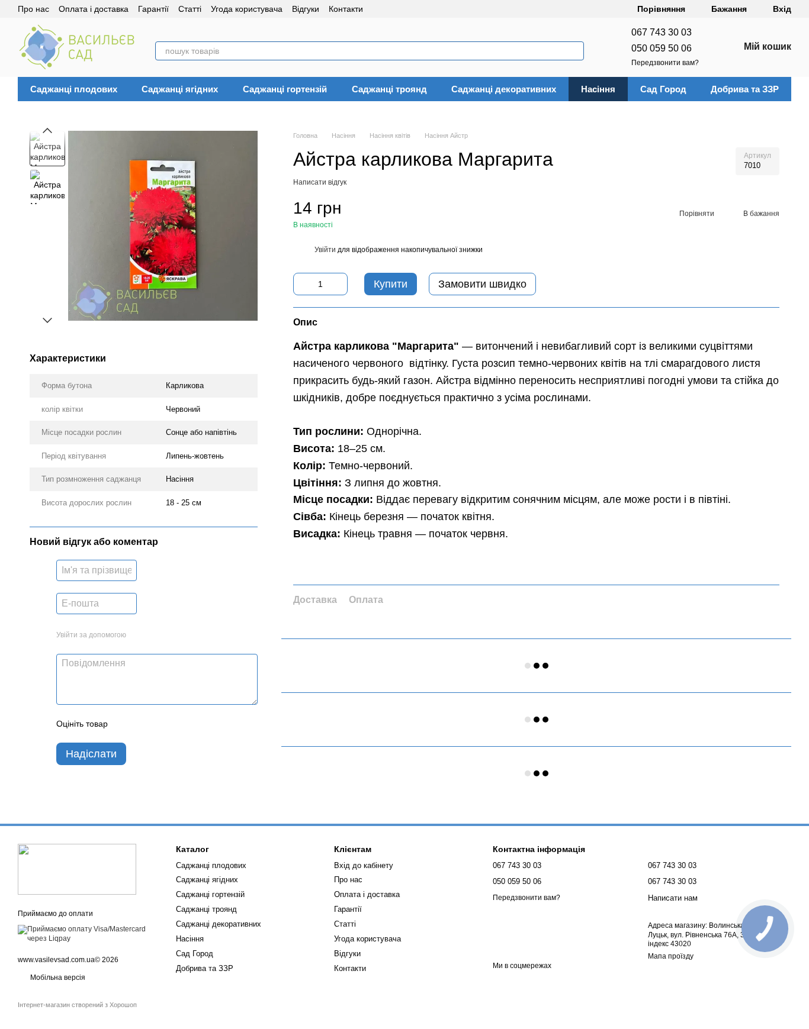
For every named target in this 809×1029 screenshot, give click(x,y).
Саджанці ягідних (180, 89)
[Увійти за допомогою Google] (158, 635)
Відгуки (305, 9)
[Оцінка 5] (203, 724)
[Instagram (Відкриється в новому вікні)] (379, 9)
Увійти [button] (325, 250)
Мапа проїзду (671, 956)
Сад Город (663, 89)
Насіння (598, 89)
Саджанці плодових (73, 89)
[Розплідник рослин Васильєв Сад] (77, 869)
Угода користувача (246, 9)
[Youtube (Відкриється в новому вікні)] (422, 9)
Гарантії (153, 9)
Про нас (33, 9)
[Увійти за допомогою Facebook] (139, 635)
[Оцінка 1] (127, 724)
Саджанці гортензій (285, 89)
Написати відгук (319, 182)
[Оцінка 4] (184, 724)
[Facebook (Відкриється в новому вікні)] (408, 9)
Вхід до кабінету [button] (363, 865)
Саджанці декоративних (503, 89)
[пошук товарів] (574, 50)
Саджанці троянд (389, 89)
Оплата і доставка (94, 9)
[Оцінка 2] (146, 724)
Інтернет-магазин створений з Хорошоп (77, 1004)
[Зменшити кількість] (302, 284)
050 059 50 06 (661, 48)
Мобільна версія (56, 977)
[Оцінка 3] (165, 724)
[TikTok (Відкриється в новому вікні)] (394, 9)
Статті (189, 9)
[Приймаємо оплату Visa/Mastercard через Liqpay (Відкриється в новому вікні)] (88, 934)
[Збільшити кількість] (338, 284)
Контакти (346, 9)
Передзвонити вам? (665, 63)
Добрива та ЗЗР (745, 89)
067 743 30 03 (661, 32)
